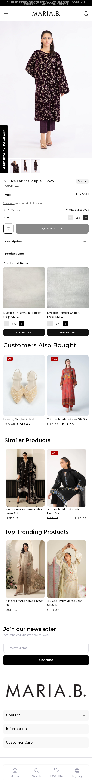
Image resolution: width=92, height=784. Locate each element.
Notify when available (4, 149)
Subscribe (46, 660)
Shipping (9, 203)
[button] (6, 13)
